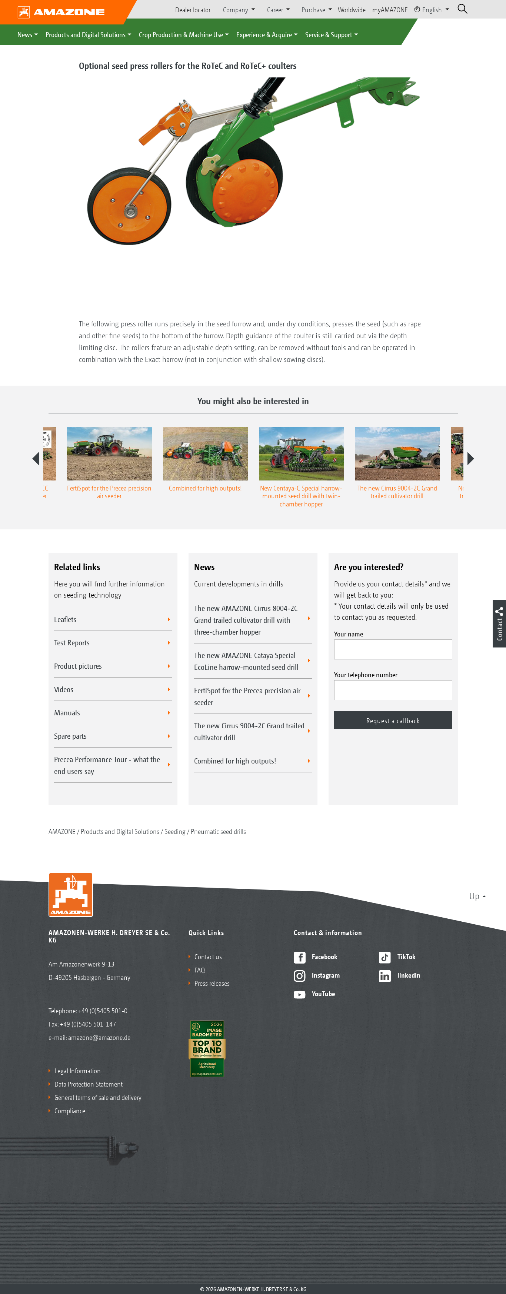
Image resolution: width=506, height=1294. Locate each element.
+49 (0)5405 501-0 (102, 1010)
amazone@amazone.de (99, 1037)
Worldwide (352, 9)
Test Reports (72, 642)
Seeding (175, 831)
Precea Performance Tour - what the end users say (107, 765)
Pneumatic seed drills (218, 831)
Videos (63, 689)
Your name (348, 633)
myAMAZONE (390, 9)
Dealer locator (192, 9)
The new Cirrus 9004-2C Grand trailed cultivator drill (249, 731)
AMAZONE (62, 831)
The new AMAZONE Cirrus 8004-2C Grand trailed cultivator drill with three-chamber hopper (245, 619)
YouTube (322, 993)
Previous (35, 458)
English (432, 9)
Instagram (325, 974)
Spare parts (70, 735)
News (24, 34)
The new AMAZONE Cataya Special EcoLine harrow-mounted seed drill (246, 661)
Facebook (323, 956)
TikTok (406, 956)
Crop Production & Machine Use (181, 34)
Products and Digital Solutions (86, 34)
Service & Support (328, 34)
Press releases (212, 982)
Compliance (69, 1110)
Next (471, 458)
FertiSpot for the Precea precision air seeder (247, 696)
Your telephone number (365, 674)
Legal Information (77, 1070)
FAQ (199, 969)
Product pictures (78, 665)
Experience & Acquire (264, 34)
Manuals (67, 712)
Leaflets (65, 619)
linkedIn (408, 974)
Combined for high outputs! (235, 760)
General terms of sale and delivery (98, 1097)
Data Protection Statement (88, 1083)
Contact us (208, 956)
